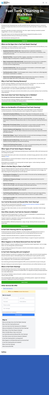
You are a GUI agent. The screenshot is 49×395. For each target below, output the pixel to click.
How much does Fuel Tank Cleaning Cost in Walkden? (14, 326)
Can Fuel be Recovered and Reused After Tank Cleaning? (15, 334)
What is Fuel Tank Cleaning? (8, 344)
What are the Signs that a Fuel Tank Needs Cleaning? (14, 322)
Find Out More (24, 226)
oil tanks (7, 156)
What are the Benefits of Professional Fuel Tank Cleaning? (15, 328)
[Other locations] (43, 2)
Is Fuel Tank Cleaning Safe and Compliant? (11, 342)
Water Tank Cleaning (8, 288)
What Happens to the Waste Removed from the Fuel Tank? (15, 340)
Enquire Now (24, 104)
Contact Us (24, 41)
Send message (18, 314)
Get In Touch (25, 18)
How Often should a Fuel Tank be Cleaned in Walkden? (14, 336)
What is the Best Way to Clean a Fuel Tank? (11, 332)
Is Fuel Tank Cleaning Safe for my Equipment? (12, 338)
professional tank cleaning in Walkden (30, 204)
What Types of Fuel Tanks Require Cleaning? (12, 330)
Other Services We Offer (7, 346)
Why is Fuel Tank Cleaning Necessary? (10, 324)
